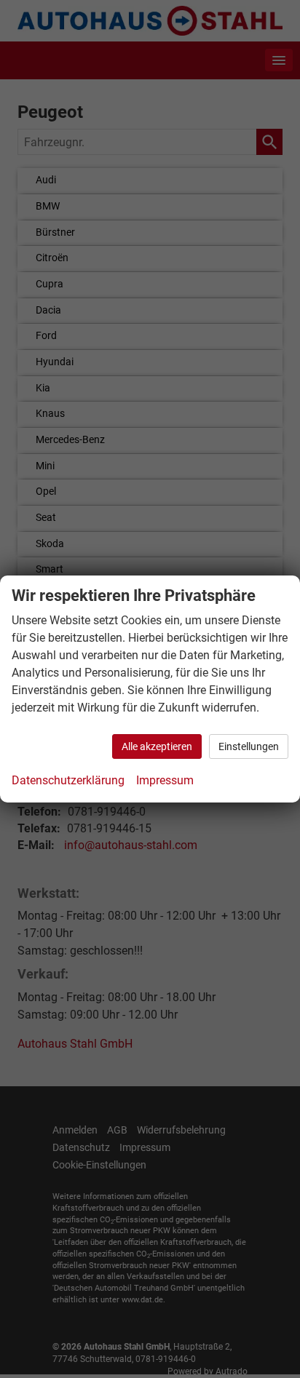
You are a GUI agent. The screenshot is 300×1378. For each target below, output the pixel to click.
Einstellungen (248, 746)
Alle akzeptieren (157, 746)
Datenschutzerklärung (68, 780)
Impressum (165, 780)
